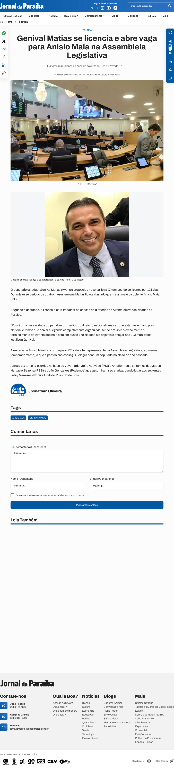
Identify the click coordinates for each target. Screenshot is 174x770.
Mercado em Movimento (117, 722)
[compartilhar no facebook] (4, 57)
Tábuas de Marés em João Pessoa (154, 707)
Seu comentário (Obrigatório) (28, 447)
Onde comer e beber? (65, 711)
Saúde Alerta (111, 718)
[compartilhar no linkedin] (3, 65)
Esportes (34, 16)
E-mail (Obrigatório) (102, 478)
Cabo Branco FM (144, 718)
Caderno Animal (113, 703)
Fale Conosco (143, 734)
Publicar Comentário (87, 505)
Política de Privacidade (148, 738)
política (23, 22)
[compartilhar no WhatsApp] (4, 33)
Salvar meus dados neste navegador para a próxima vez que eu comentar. (50, 495)
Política (53, 16)
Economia (88, 711)
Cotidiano (87, 726)
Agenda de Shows (63, 703)
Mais (165, 16)
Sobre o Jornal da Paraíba (149, 714)
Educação (88, 714)
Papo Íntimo (110, 726)
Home (9, 22)
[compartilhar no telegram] (4, 49)
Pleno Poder (111, 711)
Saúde (85, 730)
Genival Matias (38, 418)
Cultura (86, 707)
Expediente (141, 726)
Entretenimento (93, 16)
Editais (152, 16)
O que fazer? (60, 707)
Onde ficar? (59, 714)
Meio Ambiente (90, 738)
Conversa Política (113, 707)
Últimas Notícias (12, 16)
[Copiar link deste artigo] (4, 73)
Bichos (86, 703)
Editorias (133, 16)
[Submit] (169, 6)
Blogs (115, 16)
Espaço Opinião (144, 742)
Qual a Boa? (71, 16)
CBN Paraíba (142, 722)
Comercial (141, 730)
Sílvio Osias (110, 714)
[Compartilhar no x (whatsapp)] (4, 41)
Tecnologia (88, 734)
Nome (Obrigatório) (22, 478)
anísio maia (18, 418)
